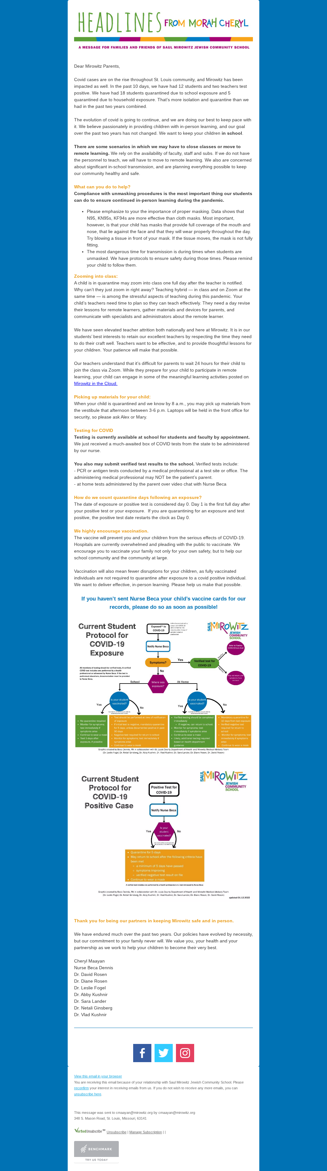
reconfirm (81, 1088)
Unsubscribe (116, 1132)
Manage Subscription (145, 1132)
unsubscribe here (87, 1094)
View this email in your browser (98, 1076)
